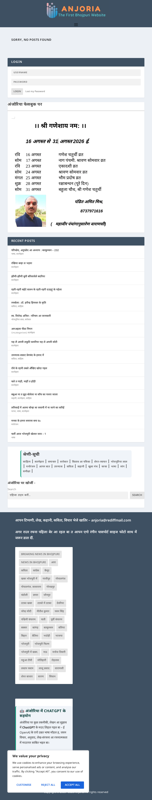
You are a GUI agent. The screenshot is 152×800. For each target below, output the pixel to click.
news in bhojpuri (33, 562)
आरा (53, 562)
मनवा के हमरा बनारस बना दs (26, 421)
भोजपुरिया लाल (17, 319)
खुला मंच (93, 466)
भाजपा (58, 636)
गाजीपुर (46, 579)
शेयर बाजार (27, 676)
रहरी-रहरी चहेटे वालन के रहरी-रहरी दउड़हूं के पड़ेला (36, 289)
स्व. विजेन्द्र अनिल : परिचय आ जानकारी (31, 316)
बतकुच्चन (48, 628)
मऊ (45, 652)
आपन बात (44, 466)
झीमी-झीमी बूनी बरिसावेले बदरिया (28, 276)
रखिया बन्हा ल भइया (21, 263)
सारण (41, 676)
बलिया (61, 628)
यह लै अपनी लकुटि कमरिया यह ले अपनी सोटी (34, 342)
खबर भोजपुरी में (29, 579)
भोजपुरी (25, 644)
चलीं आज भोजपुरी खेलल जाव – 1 (28, 434)
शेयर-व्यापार (101, 462)
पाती (43, 619)
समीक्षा (27, 471)
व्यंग (122, 466)
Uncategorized (19, 332)
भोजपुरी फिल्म (42, 644)
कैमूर (46, 570)
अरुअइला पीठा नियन (21, 329)
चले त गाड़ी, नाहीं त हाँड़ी (23, 381)
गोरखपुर (51, 587)
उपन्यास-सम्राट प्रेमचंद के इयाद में (27, 355)
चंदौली (24, 595)
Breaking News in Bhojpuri (40, 554)
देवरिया (60, 603)
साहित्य (20, 306)
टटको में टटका (44, 603)
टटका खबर (26, 603)
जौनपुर (47, 595)
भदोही (47, 636)
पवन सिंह (59, 611)
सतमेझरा (20, 254)
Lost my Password (35, 91)
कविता (14, 306)
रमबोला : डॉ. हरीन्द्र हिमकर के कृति (28, 303)
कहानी (13, 398)
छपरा (35, 595)
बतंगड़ (35, 628)
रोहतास (55, 660)
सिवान (52, 676)
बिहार (24, 636)
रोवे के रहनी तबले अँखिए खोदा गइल (29, 368)
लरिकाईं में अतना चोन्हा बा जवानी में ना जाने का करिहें (37, 408)
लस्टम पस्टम (27, 668)
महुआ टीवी (26, 660)
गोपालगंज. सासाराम (31, 587)
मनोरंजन (14, 424)
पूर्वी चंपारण (56, 619)
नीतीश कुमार (43, 611)
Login (17, 91)
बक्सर (24, 628)
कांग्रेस (36, 570)
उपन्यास (58, 466)
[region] (48, 771)
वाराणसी (59, 668)
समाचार (52, 462)
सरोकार (28, 319)
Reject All (48, 785)
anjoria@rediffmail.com (111, 520)
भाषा (13, 254)
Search (12, 489)
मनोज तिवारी (58, 652)
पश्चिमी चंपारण (28, 619)
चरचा (13, 411)
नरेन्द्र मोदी (26, 611)
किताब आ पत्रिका (81, 462)
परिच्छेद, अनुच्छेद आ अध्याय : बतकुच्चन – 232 (35, 250)
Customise (23, 785)
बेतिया (35, 636)
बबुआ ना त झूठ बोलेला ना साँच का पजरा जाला (34, 394)
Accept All (72, 785)
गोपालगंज (60, 579)
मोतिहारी (41, 660)
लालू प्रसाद (44, 668)
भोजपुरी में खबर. (29, 652)
